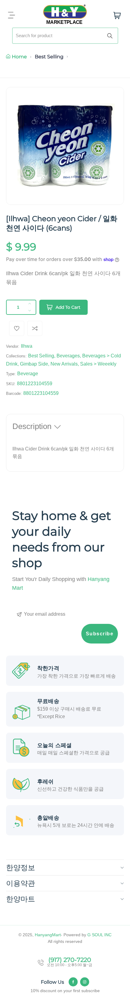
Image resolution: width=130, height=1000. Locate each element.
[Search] (111, 35)
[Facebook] (73, 981)
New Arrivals (64, 363)
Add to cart (68, 307)
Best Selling (49, 57)
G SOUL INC (99, 934)
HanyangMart (48, 934)
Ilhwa (26, 346)
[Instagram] (84, 981)
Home (19, 57)
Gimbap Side (34, 363)
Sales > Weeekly (98, 363)
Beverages (68, 355)
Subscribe (100, 633)
